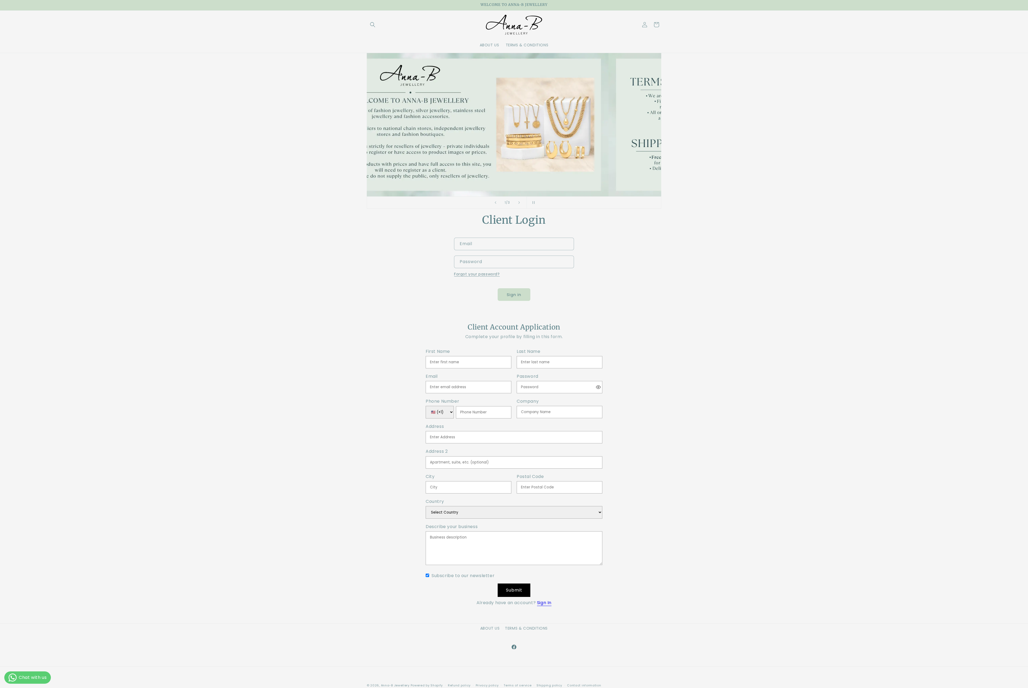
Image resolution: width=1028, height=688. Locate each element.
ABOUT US (490, 628)
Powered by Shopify (427, 685)
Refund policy (459, 685)
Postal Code (530, 477)
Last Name (528, 351)
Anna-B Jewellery (395, 685)
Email (432, 376)
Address (435, 426)
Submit (514, 590)
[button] (373, 25)
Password (527, 376)
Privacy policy (487, 685)
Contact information (584, 685)
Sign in (514, 294)
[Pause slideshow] (532, 202)
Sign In (544, 603)
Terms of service (517, 685)
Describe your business (452, 527)
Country (435, 501)
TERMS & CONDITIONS (526, 628)
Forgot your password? (477, 274)
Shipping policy (549, 685)
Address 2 (437, 451)
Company (528, 401)
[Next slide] (519, 202)
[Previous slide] (495, 202)
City (430, 477)
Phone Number (442, 401)
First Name (438, 351)
